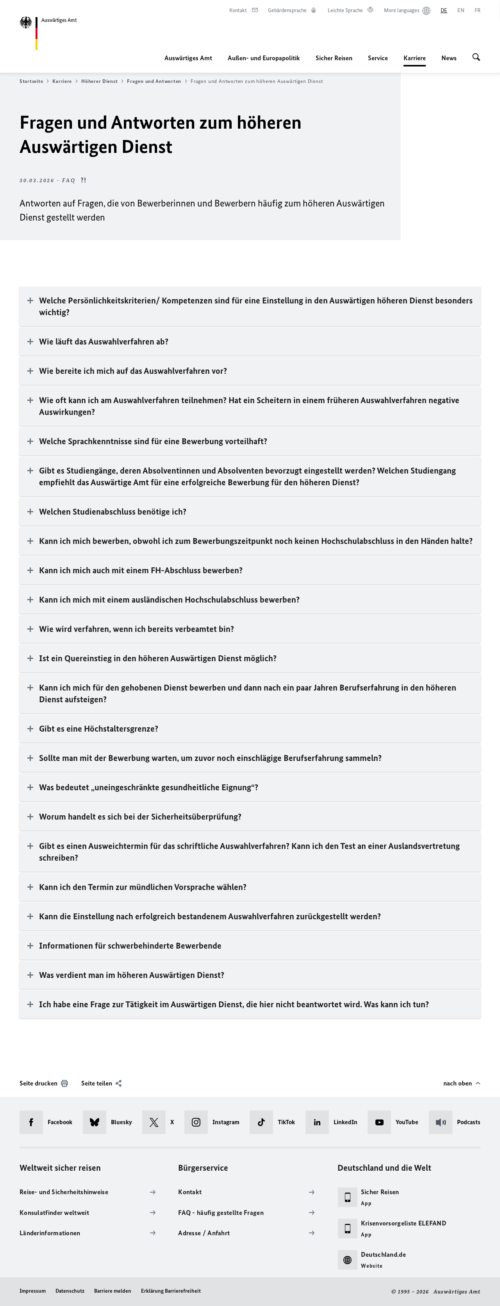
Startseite (31, 81)
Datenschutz (69, 1291)
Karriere (415, 60)
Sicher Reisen (334, 58)
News (449, 58)
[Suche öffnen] (476, 57)
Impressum (33, 1291)
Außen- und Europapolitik (264, 58)
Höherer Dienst (99, 81)
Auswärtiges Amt (188, 58)
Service (378, 58)
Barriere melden (112, 1291)
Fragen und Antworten (154, 81)
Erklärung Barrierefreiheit (171, 1291)
